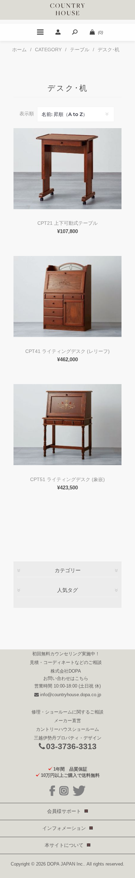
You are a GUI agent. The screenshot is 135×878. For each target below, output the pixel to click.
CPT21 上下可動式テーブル (67, 223)
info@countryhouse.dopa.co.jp (70, 694)
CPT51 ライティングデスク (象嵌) (67, 479)
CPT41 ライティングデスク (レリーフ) (67, 351)
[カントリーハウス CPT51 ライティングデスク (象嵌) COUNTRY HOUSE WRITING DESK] (68, 424)
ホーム (19, 49)
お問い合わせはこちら (65, 678)
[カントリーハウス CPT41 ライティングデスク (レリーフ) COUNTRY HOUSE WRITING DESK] (68, 296)
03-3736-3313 (71, 746)
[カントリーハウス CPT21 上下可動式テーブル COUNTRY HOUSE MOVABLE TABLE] (68, 168)
